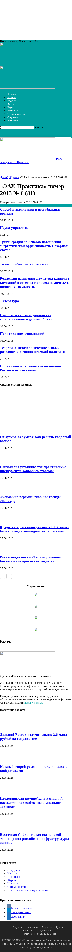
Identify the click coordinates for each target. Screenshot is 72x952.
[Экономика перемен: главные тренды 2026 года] (7, 489)
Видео (10, 104)
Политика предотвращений (22, 333)
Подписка (12, 100)
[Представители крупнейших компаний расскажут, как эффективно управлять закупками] (9, 791)
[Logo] (27, 64)
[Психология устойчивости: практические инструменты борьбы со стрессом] (7, 459)
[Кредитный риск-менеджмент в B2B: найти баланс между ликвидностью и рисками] (7, 520)
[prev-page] (2, 576)
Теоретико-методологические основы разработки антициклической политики (32, 350)
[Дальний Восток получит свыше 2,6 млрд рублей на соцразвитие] (9, 727)
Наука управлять (14, 228)
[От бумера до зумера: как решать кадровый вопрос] (33, 429)
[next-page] (9, 576)
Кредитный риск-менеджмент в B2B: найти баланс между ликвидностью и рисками (34, 529)
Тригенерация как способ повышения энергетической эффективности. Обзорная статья (34, 246)
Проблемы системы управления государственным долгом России (26, 317)
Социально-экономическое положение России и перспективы (30, 368)
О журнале (12, 117)
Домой (4, 177)
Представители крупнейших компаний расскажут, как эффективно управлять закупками (31, 802)
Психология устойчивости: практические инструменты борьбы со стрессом (33, 469)
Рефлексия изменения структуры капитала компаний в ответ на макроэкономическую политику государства (35, 282)
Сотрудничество (16, 114)
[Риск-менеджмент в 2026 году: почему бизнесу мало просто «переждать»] (7, 550)
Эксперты (12, 120)
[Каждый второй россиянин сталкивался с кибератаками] (9, 759)
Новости (11, 97)
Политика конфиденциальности (27, 890)
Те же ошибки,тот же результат (25, 264)
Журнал (11, 94)
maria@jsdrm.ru (33, 702)
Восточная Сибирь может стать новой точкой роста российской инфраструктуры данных (34, 839)
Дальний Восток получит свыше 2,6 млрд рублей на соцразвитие (33, 737)
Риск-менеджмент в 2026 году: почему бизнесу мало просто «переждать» (30, 559)
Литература (9, 301)
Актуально (12, 110)
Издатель (13, 873)
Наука (10, 107)
